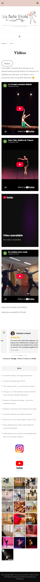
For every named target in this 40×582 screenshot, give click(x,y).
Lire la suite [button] (7, 350)
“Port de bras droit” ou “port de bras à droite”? (19, 386)
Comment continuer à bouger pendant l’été (17, 375)
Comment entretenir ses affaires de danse (17, 414)
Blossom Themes (21, 577)
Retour (7, 63)
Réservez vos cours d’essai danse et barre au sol (19, 419)
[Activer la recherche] (37, 3)
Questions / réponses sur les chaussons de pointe (20, 409)
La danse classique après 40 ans (14, 381)
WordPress (20, 579)
